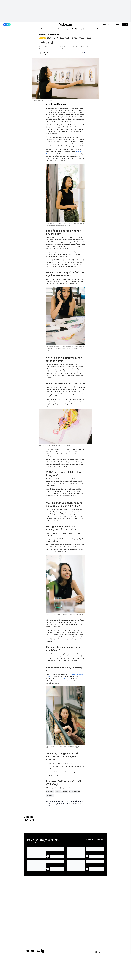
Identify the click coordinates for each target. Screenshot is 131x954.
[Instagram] (96, 952)
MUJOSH (63, 679)
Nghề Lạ (59, 34)
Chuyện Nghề (51, 34)
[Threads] (103, 952)
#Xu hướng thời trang (74, 791)
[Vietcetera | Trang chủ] (65, 24)
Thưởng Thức (55, 29)
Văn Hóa (40, 29)
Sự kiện (82, 29)
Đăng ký (125, 24)
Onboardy (42, 38)
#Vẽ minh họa (49, 795)
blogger (74, 154)
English (63, 104)
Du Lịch (47, 29)
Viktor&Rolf (72, 674)
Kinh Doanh (32, 29)
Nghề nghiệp (42, 34)
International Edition (106, 24)
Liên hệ (99, 29)
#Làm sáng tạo (50, 791)
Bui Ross (57, 679)
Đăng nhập (117, 24)
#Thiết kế (65, 791)
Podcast (93, 29)
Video (87, 29)
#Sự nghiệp (58, 791)
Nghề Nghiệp (74, 29)
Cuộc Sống (65, 29)
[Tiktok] (100, 952)
